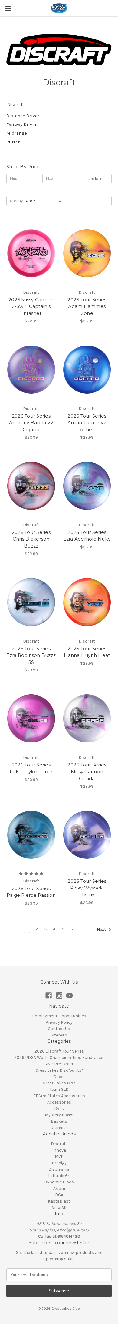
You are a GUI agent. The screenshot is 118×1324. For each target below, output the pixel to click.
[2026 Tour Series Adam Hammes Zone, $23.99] (87, 253)
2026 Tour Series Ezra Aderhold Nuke (87, 535)
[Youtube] (69, 995)
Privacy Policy (59, 1022)
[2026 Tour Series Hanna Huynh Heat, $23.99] (87, 602)
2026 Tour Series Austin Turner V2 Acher (87, 422)
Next (102, 929)
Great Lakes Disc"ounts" (59, 1070)
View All (59, 1207)
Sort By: (17, 201)
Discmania (59, 1169)
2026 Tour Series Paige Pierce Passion (31, 892)
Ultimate (59, 1127)
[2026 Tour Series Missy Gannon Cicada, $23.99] (87, 718)
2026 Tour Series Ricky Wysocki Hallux (86, 888)
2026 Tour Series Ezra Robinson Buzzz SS (31, 655)
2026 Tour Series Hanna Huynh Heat (87, 652)
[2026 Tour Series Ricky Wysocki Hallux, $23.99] (87, 834)
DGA (59, 1194)
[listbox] (45, 201)
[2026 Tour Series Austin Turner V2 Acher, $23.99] (87, 369)
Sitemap (59, 1035)
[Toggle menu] (8, 8)
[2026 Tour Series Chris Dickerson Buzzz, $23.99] (31, 485)
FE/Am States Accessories (59, 1095)
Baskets (59, 1121)
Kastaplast (59, 1201)
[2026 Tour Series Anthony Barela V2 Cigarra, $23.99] (31, 369)
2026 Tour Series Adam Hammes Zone (86, 306)
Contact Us (59, 1028)
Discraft (59, 1143)
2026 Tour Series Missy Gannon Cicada (86, 771)
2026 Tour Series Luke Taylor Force (31, 768)
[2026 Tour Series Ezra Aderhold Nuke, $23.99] (87, 485)
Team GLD (59, 1089)
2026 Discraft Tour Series (59, 1051)
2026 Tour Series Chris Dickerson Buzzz (31, 539)
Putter (13, 142)
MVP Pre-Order (59, 1063)
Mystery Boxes (59, 1115)
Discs (59, 1076)
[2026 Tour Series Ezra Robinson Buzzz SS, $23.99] (31, 602)
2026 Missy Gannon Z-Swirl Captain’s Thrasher (31, 306)
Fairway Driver (21, 124)
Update (95, 178)
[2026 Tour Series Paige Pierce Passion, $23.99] (31, 834)
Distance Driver (22, 115)
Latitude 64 (59, 1175)
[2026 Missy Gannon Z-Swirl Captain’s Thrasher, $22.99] (31, 253)
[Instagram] (59, 995)
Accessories (59, 1102)
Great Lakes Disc (59, 1083)
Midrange (16, 133)
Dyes (59, 1108)
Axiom (59, 1188)
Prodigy (59, 1162)
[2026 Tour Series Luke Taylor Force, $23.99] (31, 718)
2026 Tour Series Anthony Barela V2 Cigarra (31, 422)
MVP (59, 1156)
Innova (59, 1150)
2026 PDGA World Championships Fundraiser (59, 1057)
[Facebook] (48, 995)
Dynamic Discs (59, 1182)
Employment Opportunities (59, 1016)
